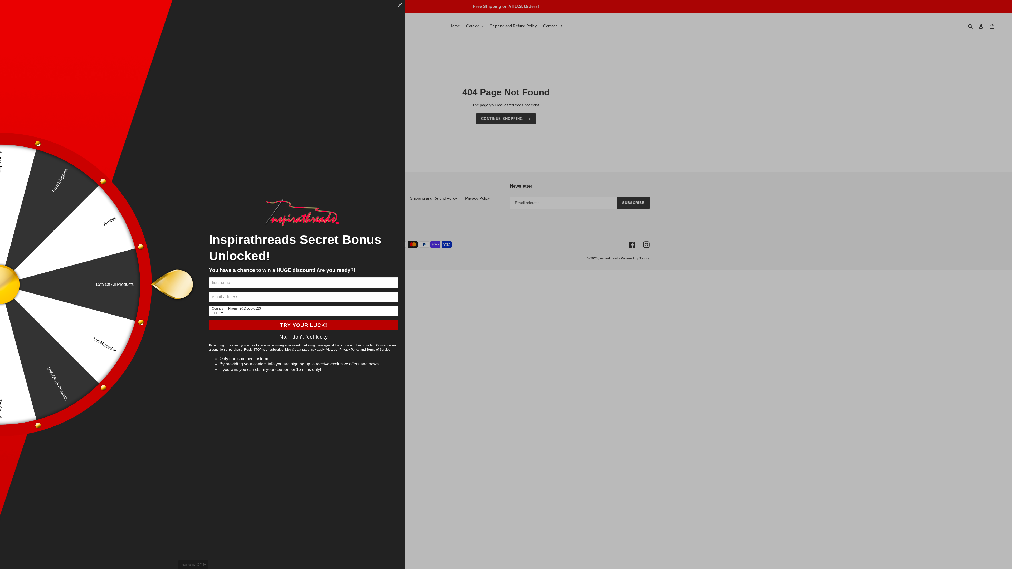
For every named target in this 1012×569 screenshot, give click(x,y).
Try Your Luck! (303, 325)
